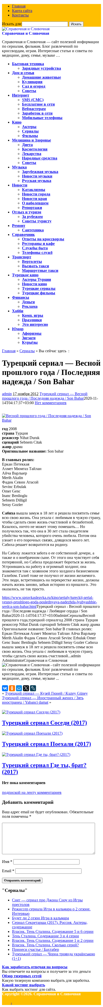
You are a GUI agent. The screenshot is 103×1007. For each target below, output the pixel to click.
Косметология (35, 149)
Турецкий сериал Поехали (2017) (46, 744)
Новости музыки (37, 176)
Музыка (19, 167)
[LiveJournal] (33, 688)
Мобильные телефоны (42, 118)
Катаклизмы (33, 189)
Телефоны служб (37, 252)
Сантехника (33, 230)
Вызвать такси (35, 266)
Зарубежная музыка (40, 171)
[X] (26, 688)
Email (8, 871)
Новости (19, 185)
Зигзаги (29, 338)
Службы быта (35, 248)
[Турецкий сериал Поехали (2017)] (32, 733)
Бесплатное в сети (38, 104)
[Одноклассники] (12, 688)
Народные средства (39, 158)
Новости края (34, 198)
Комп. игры (32, 315)
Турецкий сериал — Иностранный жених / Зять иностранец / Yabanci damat (43, 700)
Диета (27, 145)
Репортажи (32, 207)
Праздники (32, 320)
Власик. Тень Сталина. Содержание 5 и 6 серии (53, 931)
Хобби (17, 311)
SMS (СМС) (33, 100)
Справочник (23, 234)
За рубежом (32, 216)
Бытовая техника (28, 64)
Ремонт (18, 225)
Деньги (28, 302)
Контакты (20, 15)
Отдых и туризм (26, 212)
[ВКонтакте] (5, 688)
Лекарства (31, 154)
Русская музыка (36, 180)
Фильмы (30, 136)
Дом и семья (23, 73)
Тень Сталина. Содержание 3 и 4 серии (45, 936)
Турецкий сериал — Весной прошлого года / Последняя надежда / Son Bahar (45, 396)
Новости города (36, 194)
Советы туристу (37, 221)
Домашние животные (41, 77)
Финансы (20, 297)
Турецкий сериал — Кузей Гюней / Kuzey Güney (46, 693)
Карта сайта (22, 10)
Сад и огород (33, 86)
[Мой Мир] (19, 688)
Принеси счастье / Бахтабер (35, 949)
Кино (17, 122)
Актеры (29, 127)
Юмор (18, 329)
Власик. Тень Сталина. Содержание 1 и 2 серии (53, 940)
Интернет (20, 95)
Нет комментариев (50, 403)
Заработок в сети (37, 113)
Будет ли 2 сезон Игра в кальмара (40, 918)
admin (7, 394)
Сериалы (30, 131)
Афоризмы (32, 333)
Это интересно (35, 324)
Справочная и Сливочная (25, 33)
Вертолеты (32, 261)
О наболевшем (35, 203)
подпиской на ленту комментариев (32, 792)
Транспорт (21, 257)
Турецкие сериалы (39, 288)
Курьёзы (30, 342)
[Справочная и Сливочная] (26, 29)
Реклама (30, 306)
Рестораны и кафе (38, 243)
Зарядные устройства (41, 68)
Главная (19, 6)
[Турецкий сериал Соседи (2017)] (31, 712)
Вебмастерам (34, 109)
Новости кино (34, 284)
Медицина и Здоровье (31, 140)
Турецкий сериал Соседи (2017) (44, 722)
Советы (29, 91)
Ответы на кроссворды (43, 239)
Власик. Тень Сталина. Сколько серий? (45, 945)
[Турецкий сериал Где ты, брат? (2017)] (36, 754)
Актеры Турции (36, 279)
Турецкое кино (25, 275)
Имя (7, 861)
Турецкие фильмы (38, 293)
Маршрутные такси (40, 270)
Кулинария (32, 82)
